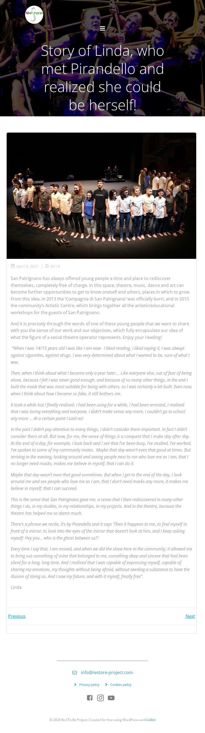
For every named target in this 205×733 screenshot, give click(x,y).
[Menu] (102, 28)
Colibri (151, 720)
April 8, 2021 (27, 266)
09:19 (55, 266)
